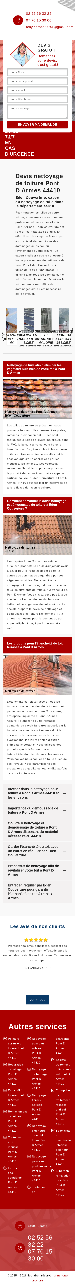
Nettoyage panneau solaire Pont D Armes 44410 (39, 1050)
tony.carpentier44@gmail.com (49, 27)
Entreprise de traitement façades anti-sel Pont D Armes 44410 (63, 1107)
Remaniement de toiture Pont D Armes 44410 (16, 1121)
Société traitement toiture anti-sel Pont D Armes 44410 (64, 1071)
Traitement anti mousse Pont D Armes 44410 (15, 1149)
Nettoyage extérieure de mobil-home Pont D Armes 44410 (39, 1137)
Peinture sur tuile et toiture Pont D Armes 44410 (16, 1048)
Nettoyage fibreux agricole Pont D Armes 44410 (39, 1107)
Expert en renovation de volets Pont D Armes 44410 (63, 1182)
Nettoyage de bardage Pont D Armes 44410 (40, 1079)
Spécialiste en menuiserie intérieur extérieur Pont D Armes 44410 (63, 1147)
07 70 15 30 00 (38, 20)
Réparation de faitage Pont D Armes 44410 (15, 1074)
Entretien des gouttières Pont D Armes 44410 (15, 1179)
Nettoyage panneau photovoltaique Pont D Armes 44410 (40, 1168)
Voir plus (38, 999)
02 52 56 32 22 (38, 14)
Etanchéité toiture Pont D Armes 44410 (16, 1097)
